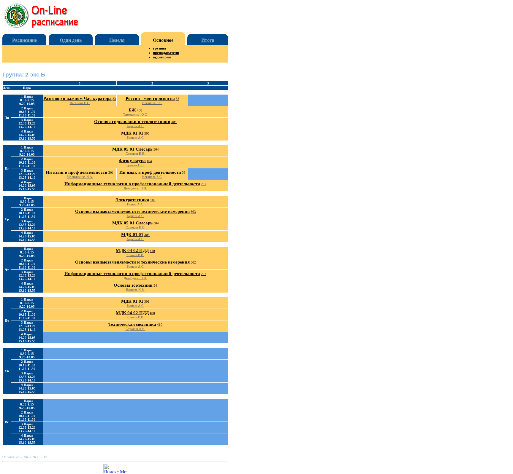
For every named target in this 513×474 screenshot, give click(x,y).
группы (159, 48)
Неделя (117, 40)
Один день (71, 40)
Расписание (24, 40)
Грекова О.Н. (135, 165)
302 (193, 262)
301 (147, 301)
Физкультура (132, 160)
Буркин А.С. (135, 126)
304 (156, 149)
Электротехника (132, 199)
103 (153, 200)
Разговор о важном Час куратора (77, 98)
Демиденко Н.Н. (135, 188)
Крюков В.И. (135, 255)
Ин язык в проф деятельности (76, 172)
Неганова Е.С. (80, 103)
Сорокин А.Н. (135, 329)
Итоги (207, 40)
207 (203, 184)
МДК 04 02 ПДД (132, 250)
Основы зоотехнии (133, 285)
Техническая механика (132, 324)
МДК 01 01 (132, 133)
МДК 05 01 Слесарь (132, 149)
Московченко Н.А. (80, 176)
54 (155, 285)
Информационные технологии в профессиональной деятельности (132, 183)
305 (174, 122)
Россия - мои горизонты (150, 98)
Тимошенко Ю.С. (135, 114)
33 (114, 98)
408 (139, 110)
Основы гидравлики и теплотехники (132, 121)
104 (149, 161)
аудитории (162, 57)
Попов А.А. (135, 204)
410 (152, 251)
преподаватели (166, 53)
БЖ (132, 110)
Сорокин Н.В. (135, 153)
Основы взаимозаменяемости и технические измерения (132, 211)
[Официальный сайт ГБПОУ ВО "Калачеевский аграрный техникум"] (46, 26)
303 (193, 211)
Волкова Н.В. (135, 289)
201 (111, 172)
